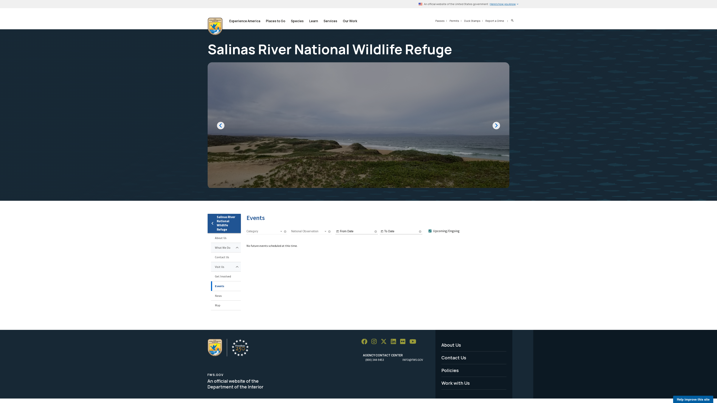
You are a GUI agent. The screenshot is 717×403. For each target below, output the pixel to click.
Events (219, 286)
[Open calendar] (337, 231)
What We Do (222, 247)
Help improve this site (693, 399)
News (218, 296)
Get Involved (223, 276)
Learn (313, 21)
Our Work (350, 21)
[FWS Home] (215, 26)
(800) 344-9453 (374, 360)
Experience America (244, 21)
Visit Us (219, 267)
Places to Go (275, 21)
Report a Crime (494, 21)
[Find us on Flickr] (404, 342)
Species (297, 21)
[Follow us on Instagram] (375, 342)
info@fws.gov (412, 360)
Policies (450, 370)
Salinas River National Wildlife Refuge (226, 223)
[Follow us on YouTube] (414, 342)
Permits (454, 21)
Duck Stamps (472, 21)
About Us (220, 238)
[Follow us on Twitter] (385, 342)
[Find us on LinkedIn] (395, 342)
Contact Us (222, 257)
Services (330, 21)
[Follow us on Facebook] (365, 342)
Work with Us (455, 383)
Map (217, 305)
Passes (440, 21)
